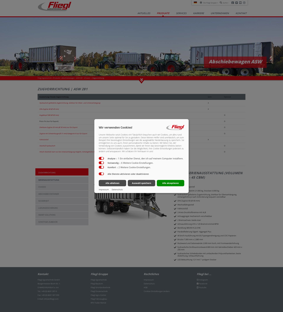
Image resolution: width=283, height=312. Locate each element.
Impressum (104, 189)
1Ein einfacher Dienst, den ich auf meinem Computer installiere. (149, 158)
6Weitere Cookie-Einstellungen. (136, 162)
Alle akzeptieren (170, 183)
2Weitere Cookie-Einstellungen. (134, 167)
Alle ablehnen (112, 183)
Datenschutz (117, 189)
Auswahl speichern (141, 183)
